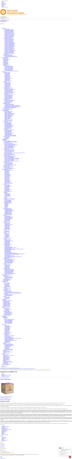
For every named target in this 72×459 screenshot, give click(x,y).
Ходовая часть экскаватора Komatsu (9, 39)
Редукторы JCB (5, 61)
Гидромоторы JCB (7, 86)
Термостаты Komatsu (7, 265)
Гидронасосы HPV (7, 77)
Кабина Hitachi (5, 316)
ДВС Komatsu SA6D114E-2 (8, 248)
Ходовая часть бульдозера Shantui (9, 31)
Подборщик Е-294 (5, 362)
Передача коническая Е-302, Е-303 (7, 361)
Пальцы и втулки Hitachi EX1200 (9, 147)
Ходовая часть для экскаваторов (7, 38)
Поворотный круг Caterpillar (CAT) (7, 300)
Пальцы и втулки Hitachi (6, 142)
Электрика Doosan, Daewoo (8, 332)
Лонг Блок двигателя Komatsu (8, 277)
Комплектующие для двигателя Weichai (10, 257)
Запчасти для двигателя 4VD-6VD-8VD (8, 355)
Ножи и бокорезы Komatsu (8, 122)
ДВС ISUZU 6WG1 (7, 246)
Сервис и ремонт (4, 4)
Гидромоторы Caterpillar (8, 85)
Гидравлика (3, 71)
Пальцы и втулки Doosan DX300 (9, 166)
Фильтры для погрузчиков (6, 313)
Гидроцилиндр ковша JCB (8, 97)
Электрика (4, 324)
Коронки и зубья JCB (7, 117)
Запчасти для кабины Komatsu (9, 321)
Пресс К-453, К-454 (5, 363)
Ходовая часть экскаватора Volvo (9, 40)
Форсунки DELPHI (7, 180)
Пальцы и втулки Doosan (6, 165)
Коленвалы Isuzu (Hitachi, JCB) (9, 224)
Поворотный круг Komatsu (6, 304)
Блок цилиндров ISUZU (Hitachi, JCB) (10, 199)
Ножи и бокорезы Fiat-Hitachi (8, 127)
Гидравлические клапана (6, 103)
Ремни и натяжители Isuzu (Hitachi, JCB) (10, 259)
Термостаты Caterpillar (7, 264)
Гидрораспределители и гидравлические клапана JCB (12, 106)
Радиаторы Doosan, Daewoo (8, 189)
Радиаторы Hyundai (7, 188)
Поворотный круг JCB (6, 302)
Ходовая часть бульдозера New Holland (10, 33)
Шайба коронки (5, 139)
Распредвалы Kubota (7, 221)
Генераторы (4, 238)
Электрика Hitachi (7, 327)
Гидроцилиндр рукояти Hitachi (9, 90)
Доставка (3, 438)
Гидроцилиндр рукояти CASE (8, 93)
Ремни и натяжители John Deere (9, 262)
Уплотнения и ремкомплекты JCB (9, 337)
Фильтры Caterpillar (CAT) (8, 309)
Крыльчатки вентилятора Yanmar (9, 271)
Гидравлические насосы (6, 72)
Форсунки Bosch (7, 176)
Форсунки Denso (7, 172)
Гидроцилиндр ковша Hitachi (8, 96)
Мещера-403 (4, 360)
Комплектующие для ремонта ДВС (7, 244)
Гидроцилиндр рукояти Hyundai (9, 92)
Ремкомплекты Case (7, 341)
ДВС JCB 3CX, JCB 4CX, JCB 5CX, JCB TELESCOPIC (12, 254)
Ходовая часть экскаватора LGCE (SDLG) (10, 50)
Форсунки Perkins (7, 178)
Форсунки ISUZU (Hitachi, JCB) (9, 170)
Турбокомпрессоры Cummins (8, 209)
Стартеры (4, 232)
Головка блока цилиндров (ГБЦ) (7, 202)
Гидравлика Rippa (7, 348)
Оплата (3, 5)
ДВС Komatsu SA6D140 (8, 250)
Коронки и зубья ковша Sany (8, 120)
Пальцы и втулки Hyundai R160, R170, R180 (10, 156)
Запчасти (3, 2)
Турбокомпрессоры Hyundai (8, 211)
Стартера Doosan (7, 236)
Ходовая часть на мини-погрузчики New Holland (11, 56)
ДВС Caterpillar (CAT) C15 (8, 251)
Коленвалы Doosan (7, 226)
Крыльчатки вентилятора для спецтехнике (10, 273)
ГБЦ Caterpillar (7, 204)
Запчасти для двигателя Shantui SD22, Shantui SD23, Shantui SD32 (13, 256)
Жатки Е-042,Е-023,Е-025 (6, 356)
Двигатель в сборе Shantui (6, 275)
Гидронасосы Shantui (7, 80)
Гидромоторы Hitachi (7, 82)
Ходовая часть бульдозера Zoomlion (9, 35)
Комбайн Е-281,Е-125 (6, 358)
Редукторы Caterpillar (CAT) (6, 59)
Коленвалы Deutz (7, 227)
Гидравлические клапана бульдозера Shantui (10, 107)
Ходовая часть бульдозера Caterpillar (9, 30)
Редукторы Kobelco (5, 63)
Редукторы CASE (5, 62)
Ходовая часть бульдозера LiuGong (9, 36)
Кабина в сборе (4, 432)
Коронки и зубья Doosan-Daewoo (9, 116)
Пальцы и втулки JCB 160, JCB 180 (9, 149)
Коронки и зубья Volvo (8, 118)
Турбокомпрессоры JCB (8, 212)
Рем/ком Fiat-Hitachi (7, 342)
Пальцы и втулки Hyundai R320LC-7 (9, 159)
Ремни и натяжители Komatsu (8, 260)
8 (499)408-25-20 (2, 20)
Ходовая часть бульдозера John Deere (9, 34)
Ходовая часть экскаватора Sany (9, 49)
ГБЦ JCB (6, 207)
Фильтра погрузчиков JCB (8, 314)
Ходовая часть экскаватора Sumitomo (9, 53)
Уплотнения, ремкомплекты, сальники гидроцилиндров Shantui (13, 338)
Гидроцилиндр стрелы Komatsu (9, 100)
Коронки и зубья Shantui (8, 115)
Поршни (6, 192)
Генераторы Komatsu (7, 242)
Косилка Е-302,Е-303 (6, 359)
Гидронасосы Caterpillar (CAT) (8, 78)
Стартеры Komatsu (7, 233)
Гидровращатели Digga (8, 289)
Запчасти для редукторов (6, 65)
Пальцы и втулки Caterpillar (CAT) (7, 153)
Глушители (4, 352)
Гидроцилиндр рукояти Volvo (8, 88)
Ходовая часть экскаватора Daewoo (9, 52)
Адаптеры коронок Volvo (8, 134)
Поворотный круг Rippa (8, 345)
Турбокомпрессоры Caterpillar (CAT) (9, 210)
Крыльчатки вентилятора (6, 268)
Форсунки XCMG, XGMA (8, 181)
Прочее (3, 433)
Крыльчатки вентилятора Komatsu (9, 269)
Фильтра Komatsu (7, 310)
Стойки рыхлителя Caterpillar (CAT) (9, 294)
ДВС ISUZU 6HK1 (7, 245)
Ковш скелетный (7, 285)
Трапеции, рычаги (5, 290)
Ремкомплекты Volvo (7, 336)
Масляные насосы (7, 231)
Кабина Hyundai (5, 317)
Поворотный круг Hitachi (6, 301)
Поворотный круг (4, 299)
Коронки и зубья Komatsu (8, 112)
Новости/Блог (3, 440)
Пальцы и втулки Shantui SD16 (9, 167)
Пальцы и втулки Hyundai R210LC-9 (9, 157)
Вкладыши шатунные (7, 194)
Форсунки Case (7, 173)
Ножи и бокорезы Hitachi (8, 123)
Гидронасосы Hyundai (7, 75)
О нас (2, 1)
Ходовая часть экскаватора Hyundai (9, 42)
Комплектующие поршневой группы (9, 198)
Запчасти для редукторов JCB (8, 69)
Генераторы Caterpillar (7, 239)
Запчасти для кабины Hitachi (8, 320)
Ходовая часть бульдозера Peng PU (9, 37)
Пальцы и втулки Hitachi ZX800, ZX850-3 (10, 146)
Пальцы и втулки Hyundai (6, 155)
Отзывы (3, 6)
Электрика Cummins (7, 328)
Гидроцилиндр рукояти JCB (8, 91)
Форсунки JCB (7, 171)
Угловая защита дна (7, 137)
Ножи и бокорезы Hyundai (8, 124)
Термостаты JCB (7, 267)
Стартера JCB (6, 234)
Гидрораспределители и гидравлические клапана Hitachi (12, 105)
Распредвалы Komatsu (7, 216)
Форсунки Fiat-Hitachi (7, 179)
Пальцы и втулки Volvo (6, 161)
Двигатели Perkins (5, 280)
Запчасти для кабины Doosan (8, 322)
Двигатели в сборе (4, 274)
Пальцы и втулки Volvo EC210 (9, 163)
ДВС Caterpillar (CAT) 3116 (8, 252)
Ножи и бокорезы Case (8, 128)
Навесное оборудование (5, 281)
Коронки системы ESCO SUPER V (9, 114)
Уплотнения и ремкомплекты (7, 333)
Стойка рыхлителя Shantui (8, 295)
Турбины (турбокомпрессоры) (7, 208)
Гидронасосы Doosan (7, 76)
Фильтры (3, 307)
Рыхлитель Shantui (7, 298)
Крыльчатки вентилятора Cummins (9, 270)
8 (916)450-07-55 (7, 20)
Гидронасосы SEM (7, 79)
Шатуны (6, 197)
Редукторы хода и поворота (5, 57)
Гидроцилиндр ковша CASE (8, 98)
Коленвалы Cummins (7, 223)
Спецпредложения (4, 366)
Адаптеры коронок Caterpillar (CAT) (9, 129)
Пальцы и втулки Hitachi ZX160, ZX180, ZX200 (11, 144)
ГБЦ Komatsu (6, 203)
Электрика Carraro (7, 331)
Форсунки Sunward (7, 182)
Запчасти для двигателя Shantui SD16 (9, 255)
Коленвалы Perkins (7, 228)
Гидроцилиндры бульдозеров (7, 102)
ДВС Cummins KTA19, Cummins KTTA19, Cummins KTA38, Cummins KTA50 (15, 253)
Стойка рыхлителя (5, 293)
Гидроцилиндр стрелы (6, 99)
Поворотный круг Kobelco (6, 303)
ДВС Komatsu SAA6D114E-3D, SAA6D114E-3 (11, 247)
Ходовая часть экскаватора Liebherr (9, 44)
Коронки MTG (7, 119)
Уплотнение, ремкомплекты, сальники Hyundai (11, 340)
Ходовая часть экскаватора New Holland (10, 43)
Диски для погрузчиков (6, 353)
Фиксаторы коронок (5, 138)
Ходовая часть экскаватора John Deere (10, 48)
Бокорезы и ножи (5, 121)
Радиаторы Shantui (7, 186)
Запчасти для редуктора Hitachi (9, 67)
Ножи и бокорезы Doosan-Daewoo (9, 126)
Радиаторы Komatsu (7, 185)
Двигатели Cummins (5, 278)
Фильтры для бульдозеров (6, 311)
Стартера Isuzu (7, 237)
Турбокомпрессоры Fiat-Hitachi (9, 214)
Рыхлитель (4, 296)
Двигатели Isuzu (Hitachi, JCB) (7, 279)
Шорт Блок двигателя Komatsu (9, 276)
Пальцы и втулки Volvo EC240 (9, 164)
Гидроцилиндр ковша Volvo (8, 95)
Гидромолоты (5, 287)
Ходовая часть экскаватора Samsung (9, 51)
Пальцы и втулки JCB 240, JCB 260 (9, 151)
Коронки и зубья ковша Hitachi (9, 111)
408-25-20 (2, 444)
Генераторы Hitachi (7, 241)
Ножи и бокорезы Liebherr (8, 125)
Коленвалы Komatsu (7, 222)
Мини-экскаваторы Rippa (5, 364)
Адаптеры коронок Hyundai (8, 130)
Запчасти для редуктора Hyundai (9, 68)
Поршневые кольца (7, 193)
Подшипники (5, 350)
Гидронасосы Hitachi (7, 73)
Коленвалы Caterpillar (7, 225)
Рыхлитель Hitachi (7, 297)
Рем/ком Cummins (7, 334)
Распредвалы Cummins (8, 215)
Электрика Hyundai (7, 325)
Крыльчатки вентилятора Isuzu (9, 272)
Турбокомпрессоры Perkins (8, 213)
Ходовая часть (3, 28)
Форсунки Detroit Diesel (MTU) (9, 183)
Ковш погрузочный (7, 286)
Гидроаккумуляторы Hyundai (8, 109)
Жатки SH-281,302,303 (6, 357)
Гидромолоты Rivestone (8, 288)
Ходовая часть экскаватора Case (9, 47)
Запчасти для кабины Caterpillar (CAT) (10, 319)
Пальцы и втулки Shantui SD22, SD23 (9, 168)
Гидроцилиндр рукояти (6, 87)
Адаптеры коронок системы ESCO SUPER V (10, 135)
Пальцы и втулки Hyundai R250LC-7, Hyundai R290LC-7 (12, 158)
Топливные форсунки (6, 169)
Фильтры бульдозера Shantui (8, 312)
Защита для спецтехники (6, 136)
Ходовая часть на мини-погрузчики (7, 55)
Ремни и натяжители (6, 258)
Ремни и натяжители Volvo (8, 263)
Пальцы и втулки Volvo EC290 (9, 162)
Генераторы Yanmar (7, 243)
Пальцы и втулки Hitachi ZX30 (9, 143)
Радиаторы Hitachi (7, 184)
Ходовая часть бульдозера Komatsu (9, 29)
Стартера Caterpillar (7, 235)
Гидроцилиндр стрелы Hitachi (8, 101)
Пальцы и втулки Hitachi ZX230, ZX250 (10, 145)
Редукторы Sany (5, 64)
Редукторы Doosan (5, 58)
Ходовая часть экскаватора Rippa (9, 344)
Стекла (6, 318)
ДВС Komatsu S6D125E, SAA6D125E (9, 249)
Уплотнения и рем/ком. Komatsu (9, 339)
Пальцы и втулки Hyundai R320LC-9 (9, 160)
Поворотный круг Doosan (6, 306)
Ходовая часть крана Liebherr (8, 54)
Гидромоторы (5, 81)
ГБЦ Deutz (6, 206)
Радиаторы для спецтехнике (8, 191)
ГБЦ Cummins (6, 205)
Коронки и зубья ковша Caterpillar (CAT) (10, 113)
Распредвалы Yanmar (7, 220)
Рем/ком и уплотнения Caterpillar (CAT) (10, 335)
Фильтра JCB (6, 308)
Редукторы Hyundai (5, 60)
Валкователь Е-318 (5, 354)
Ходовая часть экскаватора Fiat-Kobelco (10, 46)
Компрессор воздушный (6, 351)
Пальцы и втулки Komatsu (6, 140)
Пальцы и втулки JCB (6, 148)
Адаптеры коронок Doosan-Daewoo (9, 133)
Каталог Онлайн (4, 3)
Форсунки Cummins (7, 177)
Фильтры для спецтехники (6, 315)
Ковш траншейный (7, 283)
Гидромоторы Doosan (7, 84)
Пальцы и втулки (4, 428)
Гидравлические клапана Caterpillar (9, 104)
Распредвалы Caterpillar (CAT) (8, 218)
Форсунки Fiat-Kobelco (8, 174)
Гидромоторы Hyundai (7, 83)
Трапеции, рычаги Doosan (8, 291)
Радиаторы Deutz (7, 187)
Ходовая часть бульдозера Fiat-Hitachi (9, 32)
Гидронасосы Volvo (7, 74)
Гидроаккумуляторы (5, 108)
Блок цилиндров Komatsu (8, 200)
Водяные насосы (7, 230)
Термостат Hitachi (7, 266)
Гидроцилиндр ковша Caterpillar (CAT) (10, 94)
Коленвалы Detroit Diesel (8, 229)
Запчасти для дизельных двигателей (6, 429)
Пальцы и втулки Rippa (8, 346)
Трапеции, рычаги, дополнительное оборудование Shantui (12, 292)
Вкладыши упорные (7, 195)
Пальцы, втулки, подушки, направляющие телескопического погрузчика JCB (15, 152)
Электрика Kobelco (7, 329)
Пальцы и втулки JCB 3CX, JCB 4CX (9, 150)
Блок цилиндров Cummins (8, 201)
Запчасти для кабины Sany (8, 323)
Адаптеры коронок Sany (8, 132)
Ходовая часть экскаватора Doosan (9, 41)
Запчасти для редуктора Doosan (9, 70)
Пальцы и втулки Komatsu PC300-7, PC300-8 (10, 141)
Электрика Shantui (7, 330)
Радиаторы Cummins (7, 190)
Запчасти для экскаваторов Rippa (7, 343)
